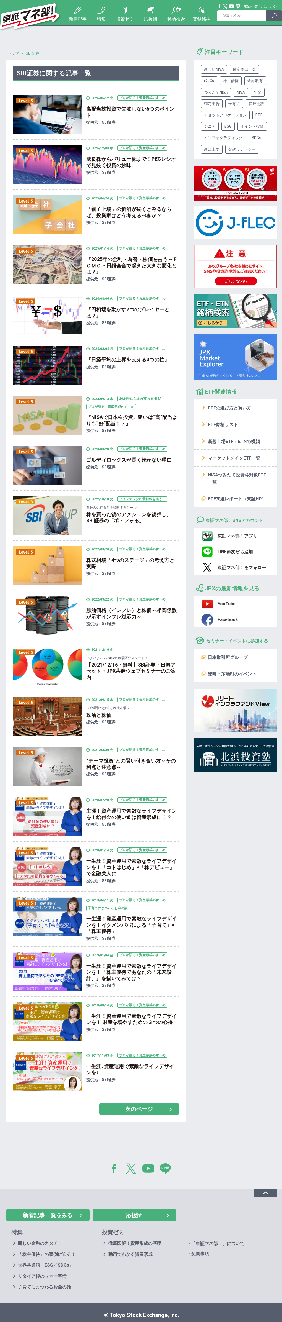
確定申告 (212, 103)
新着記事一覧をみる (48, 1215)
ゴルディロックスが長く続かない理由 (129, 460)
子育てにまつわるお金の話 (44, 1287)
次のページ (139, 1109)
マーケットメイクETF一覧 (234, 458)
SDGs (256, 137)
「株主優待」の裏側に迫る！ (46, 1254)
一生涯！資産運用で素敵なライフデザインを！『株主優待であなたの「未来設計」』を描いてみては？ (131, 972)
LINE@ (167, 1169)
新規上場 (212, 149)
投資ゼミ (125, 19)
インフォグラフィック (223, 137)
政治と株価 (98, 715)
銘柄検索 (176, 19)
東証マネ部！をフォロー (242, 567)
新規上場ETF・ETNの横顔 (234, 441)
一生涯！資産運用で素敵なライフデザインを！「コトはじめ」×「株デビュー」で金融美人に (131, 867)
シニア (210, 126)
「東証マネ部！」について (258, 6)
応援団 (150, 19)
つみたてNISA (216, 92)
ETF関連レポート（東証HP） (237, 498)
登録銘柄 (201, 19)
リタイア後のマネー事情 (42, 1276)
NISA (241, 92)
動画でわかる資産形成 (130, 1254)
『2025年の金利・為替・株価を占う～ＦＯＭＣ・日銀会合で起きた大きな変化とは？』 (132, 265)
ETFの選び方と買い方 (229, 408)
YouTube (231, 6)
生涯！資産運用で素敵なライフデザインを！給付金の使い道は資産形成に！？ (131, 814)
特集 (101, 19)
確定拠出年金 (244, 69)
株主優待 (231, 80)
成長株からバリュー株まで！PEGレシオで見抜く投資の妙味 (131, 162)
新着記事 (78, 19)
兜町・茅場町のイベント (232, 674)
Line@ (238, 6)
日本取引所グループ (228, 657)
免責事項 (200, 1253)
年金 (258, 92)
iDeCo (209, 80)
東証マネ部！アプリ (237, 536)
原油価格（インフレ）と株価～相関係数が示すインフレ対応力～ (131, 613)
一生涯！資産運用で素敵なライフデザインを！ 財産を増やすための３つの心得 (132, 1019)
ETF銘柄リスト (223, 424)
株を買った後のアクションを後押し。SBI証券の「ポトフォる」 (129, 517)
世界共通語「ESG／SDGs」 (46, 1265)
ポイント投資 (252, 126)
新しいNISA (214, 69)
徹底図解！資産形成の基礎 (134, 1243)
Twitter (225, 6)
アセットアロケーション (225, 115)
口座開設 (256, 103)
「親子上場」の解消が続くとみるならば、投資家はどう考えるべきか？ (129, 212)
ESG (228, 126)
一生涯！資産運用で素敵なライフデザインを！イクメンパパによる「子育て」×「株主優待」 (131, 925)
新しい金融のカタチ (38, 1243)
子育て (234, 103)
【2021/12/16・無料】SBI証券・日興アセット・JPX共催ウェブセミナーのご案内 (131, 671)
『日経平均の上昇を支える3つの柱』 (127, 359)
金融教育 (255, 80)
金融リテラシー (241, 149)
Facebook (220, 6)
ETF (258, 115)
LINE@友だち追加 (235, 551)
